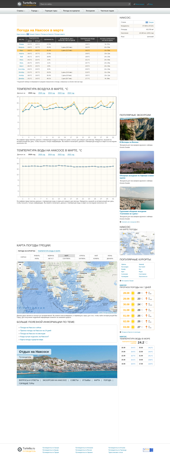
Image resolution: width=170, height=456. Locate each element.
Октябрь (21, 72)
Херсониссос (143, 276)
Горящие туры (51, 11)
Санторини (142, 274)
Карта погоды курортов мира (31, 340)
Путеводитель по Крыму (51, 450)
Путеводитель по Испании (84, 448)
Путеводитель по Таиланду (117, 450)
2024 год (51, 93)
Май (21, 57)
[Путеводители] (26, 5)
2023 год (61, 93)
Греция (32, 34)
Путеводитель (25, 357)
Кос (140, 269)
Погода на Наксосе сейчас (30, 327)
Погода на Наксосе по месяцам (32, 334)
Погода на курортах (71, 11)
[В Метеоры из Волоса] (137, 140)
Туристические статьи (115, 452)
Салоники (124, 274)
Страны (20, 11)
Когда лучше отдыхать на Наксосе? (34, 337)
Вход (151, 4)
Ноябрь (21, 75)
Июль (21, 63)
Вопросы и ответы (29, 380)
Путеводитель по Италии (116, 448)
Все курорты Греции (127, 280)
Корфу (123, 269)
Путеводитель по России (84, 450)
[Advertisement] (67, 21)
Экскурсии (90, 11)
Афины (123, 264)
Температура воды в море (49, 251)
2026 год (31, 93)
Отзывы (86, 380)
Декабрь (21, 78)
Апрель (21, 53)
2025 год (41, 93)
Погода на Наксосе (47, 34)
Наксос (37, 34)
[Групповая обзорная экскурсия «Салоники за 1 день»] (137, 209)
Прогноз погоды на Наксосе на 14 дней (35, 330)
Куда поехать (21, 34)
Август (21, 66)
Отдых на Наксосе (34, 351)
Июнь (21, 60)
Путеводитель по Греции (51, 448)
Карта (97, 380)
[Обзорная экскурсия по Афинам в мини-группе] (137, 173)
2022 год (71, 93)
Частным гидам (107, 11)
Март (21, 50)
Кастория (142, 267)
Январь (21, 44)
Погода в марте (60, 34)
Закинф (141, 264)
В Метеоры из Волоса (129, 142)
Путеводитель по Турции (51, 452)
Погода (107, 380)
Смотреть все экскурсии (129, 222)
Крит (122, 271)
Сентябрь (21, 69)
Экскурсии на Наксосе (55, 380)
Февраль (21, 47)
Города (34, 11)
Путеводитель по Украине (84, 452)
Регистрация (140, 4)
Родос (141, 271)
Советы (74, 380)
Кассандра (124, 267)
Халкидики (124, 276)
